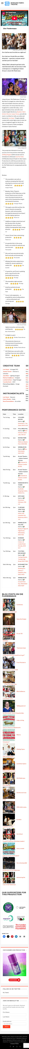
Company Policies (14, 1043)
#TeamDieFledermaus (10, 684)
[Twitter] (12, 1046)
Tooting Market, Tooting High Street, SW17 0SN (23, 559)
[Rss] (19, 1046)
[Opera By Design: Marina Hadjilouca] (9, 619)
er (13, 118)
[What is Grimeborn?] (9, 734)
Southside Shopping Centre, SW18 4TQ (22, 491)
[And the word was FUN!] (9, 792)
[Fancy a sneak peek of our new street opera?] (9, 848)
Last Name (6, 1017)
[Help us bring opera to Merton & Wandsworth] (9, 720)
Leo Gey (11, 118)
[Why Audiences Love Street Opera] (9, 691)
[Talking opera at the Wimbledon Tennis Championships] (9, 706)
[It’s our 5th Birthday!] (9, 633)
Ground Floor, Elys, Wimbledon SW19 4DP (22, 583)
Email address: (7, 1021)
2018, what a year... (22, 807)
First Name (6, 1012)
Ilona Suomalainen (8, 401)
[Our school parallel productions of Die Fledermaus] (9, 863)
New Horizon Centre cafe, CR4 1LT (22, 432)
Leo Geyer (6, 397)
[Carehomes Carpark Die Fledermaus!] (9, 604)
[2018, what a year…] (9, 807)
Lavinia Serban (7, 380)
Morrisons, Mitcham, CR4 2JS (22, 502)
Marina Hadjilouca (8, 377)
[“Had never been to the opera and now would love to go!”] (9, 648)
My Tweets (6, 992)
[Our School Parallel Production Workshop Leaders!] (9, 834)
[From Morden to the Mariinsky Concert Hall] (9, 662)
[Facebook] (9, 1046)
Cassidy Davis (7, 382)
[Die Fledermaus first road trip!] (9, 778)
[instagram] (16, 1046)
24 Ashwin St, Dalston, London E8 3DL (22, 464)
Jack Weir (6, 375)
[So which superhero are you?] (9, 819)
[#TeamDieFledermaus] (9, 677)
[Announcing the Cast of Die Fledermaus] (9, 877)
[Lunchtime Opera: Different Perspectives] (9, 763)
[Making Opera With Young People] (9, 749)
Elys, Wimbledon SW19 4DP (22, 451)
